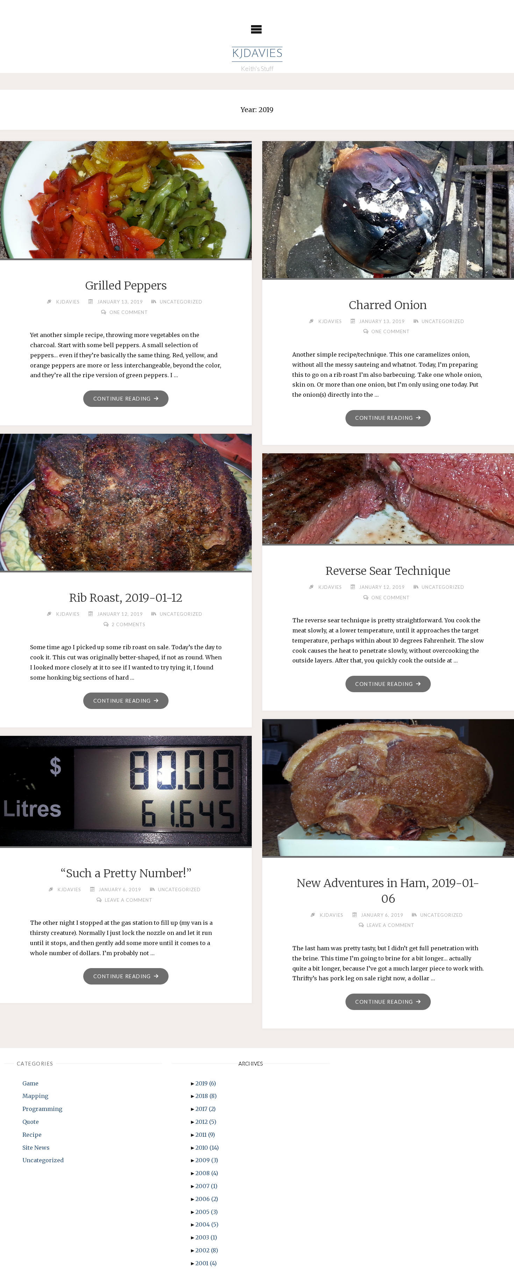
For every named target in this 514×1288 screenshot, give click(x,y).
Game (30, 1083)
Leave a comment (390, 925)
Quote (30, 1121)
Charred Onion (388, 305)
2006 (206, 1198)
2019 (205, 1083)
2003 (206, 1237)
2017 (205, 1108)
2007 (206, 1186)
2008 (206, 1173)
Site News (36, 1147)
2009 (206, 1160)
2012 (205, 1121)
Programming (42, 1108)
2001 (206, 1263)
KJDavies (257, 54)
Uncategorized (181, 302)
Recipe (32, 1134)
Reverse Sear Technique (388, 571)
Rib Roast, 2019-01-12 (126, 598)
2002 (206, 1250)
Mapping (35, 1095)
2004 (207, 1224)
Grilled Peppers (126, 286)
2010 (207, 1147)
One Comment (128, 312)
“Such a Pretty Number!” (126, 873)
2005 (206, 1211)
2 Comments (128, 624)
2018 (206, 1095)
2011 (205, 1134)
